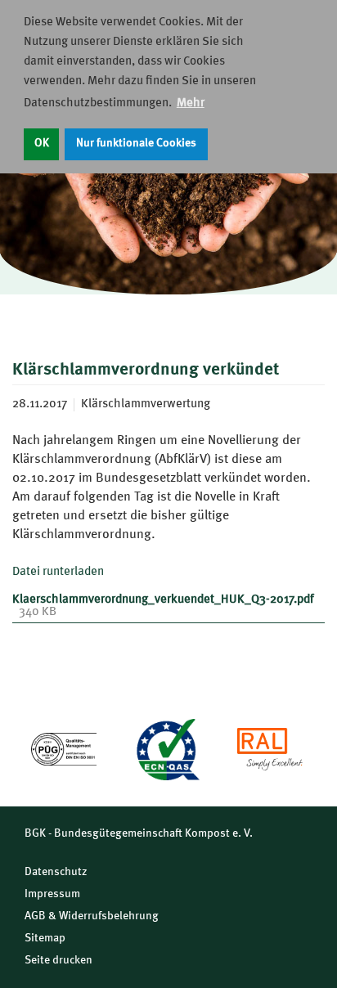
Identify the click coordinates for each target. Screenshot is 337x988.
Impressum (52, 894)
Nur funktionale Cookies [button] (136, 143)
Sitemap (45, 938)
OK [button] (41, 143)
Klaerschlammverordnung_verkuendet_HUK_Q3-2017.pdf (163, 600)
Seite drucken (58, 960)
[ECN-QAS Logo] (167, 749)
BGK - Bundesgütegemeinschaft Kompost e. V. (139, 833)
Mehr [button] (190, 103)
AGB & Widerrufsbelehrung (92, 916)
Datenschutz (56, 872)
